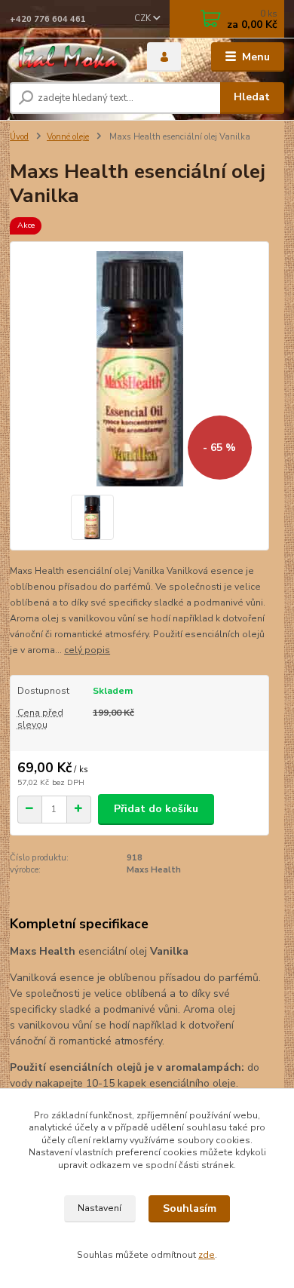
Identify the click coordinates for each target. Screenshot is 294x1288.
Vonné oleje (68, 137)
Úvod (19, 137)
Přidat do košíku (156, 809)
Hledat (252, 97)
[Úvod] (67, 57)
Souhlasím (189, 1208)
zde (206, 1255)
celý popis (87, 650)
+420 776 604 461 (48, 19)
